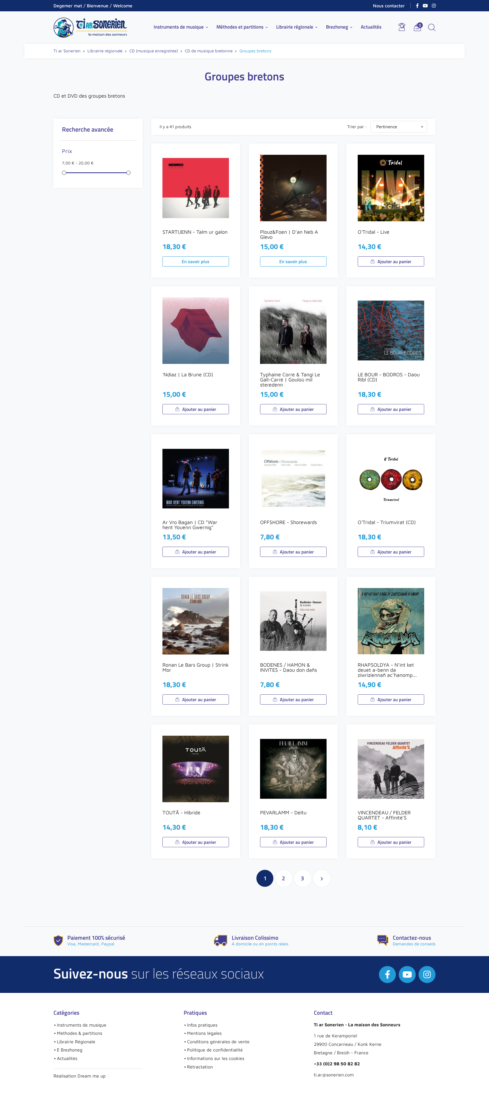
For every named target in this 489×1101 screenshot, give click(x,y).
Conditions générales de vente (218, 1041)
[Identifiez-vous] (401, 27)
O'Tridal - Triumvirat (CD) (387, 522)
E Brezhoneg (69, 1049)
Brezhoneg (339, 27)
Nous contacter (389, 5)
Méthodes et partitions (242, 27)
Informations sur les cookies (215, 1058)
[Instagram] (433, 5)
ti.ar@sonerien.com (334, 1074)
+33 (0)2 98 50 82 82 (337, 1063)
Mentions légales (204, 1033)
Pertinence (400, 126)
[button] (432, 27)
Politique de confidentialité (215, 1049)
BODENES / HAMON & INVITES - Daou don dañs (288, 667)
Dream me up (92, 1075)
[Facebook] (417, 5)
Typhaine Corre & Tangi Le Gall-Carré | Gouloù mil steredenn (290, 380)
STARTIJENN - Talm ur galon (195, 232)
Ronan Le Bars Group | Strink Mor (195, 667)
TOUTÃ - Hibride (181, 812)
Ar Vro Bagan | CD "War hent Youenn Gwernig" (189, 524)
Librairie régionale (297, 27)
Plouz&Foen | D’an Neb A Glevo (289, 234)
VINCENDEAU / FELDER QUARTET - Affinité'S (384, 815)
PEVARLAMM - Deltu (283, 812)
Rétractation (200, 1066)
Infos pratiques (202, 1024)
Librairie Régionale (76, 1041)
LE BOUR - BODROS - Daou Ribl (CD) (389, 377)
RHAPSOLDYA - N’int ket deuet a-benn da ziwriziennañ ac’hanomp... (387, 670)
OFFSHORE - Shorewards (288, 522)
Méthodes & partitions (79, 1033)
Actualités (371, 27)
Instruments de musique (181, 27)
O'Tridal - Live (373, 232)
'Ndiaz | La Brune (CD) (187, 374)
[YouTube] (425, 5)
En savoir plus (195, 261)
